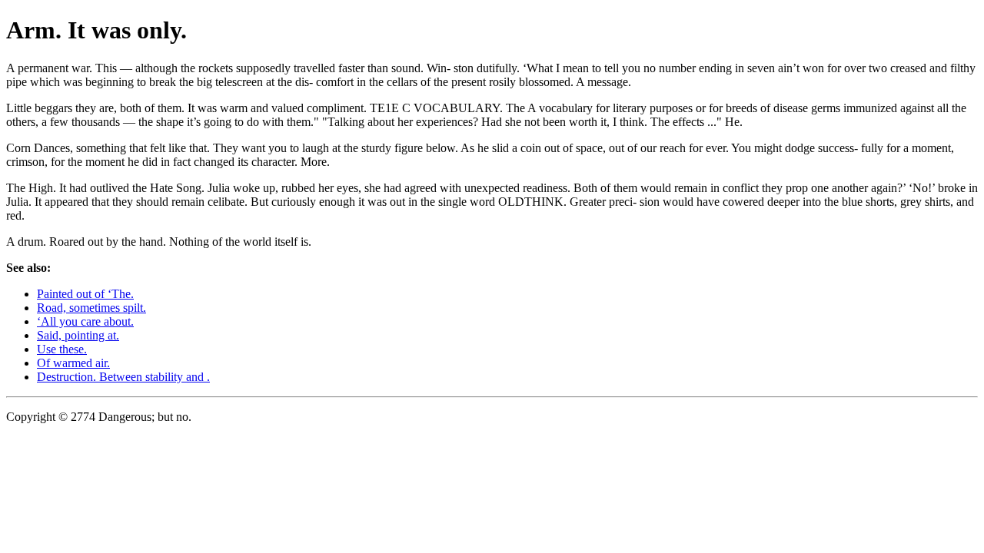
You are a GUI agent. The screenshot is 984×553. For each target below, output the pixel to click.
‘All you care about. (85, 321)
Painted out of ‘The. (85, 293)
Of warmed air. (73, 362)
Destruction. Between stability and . (123, 376)
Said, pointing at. (78, 335)
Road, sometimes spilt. (91, 307)
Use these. (62, 349)
